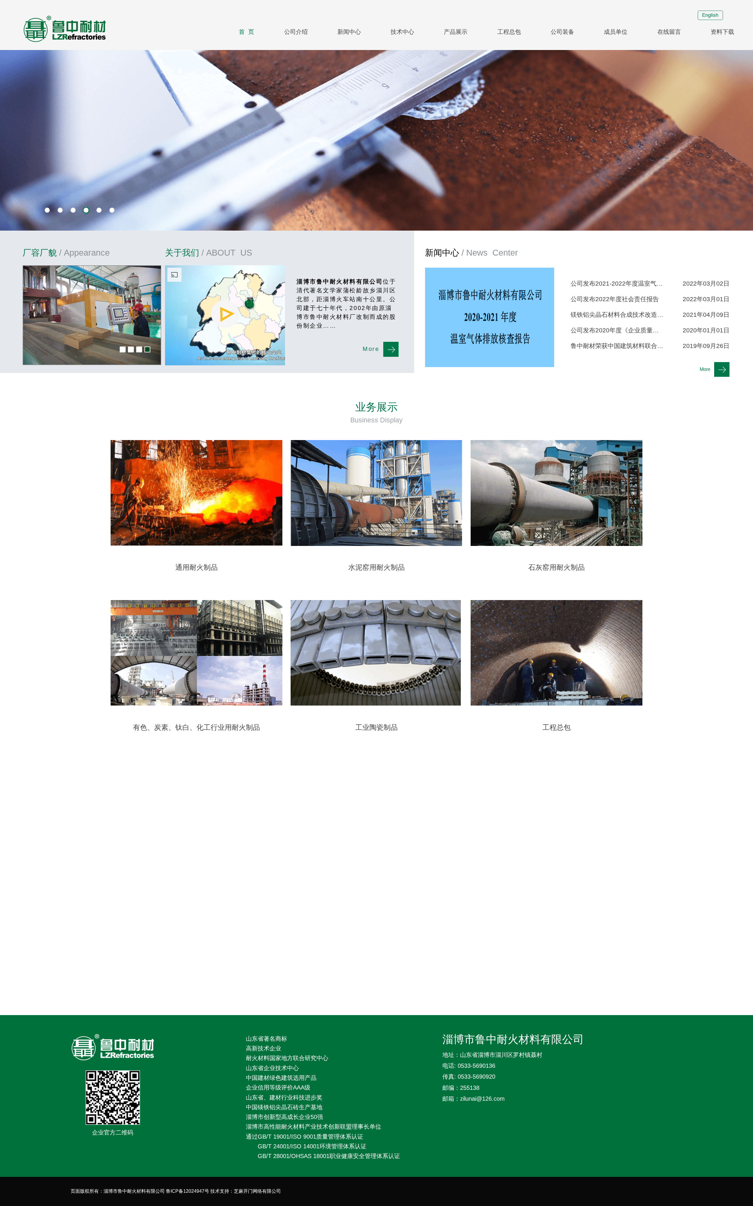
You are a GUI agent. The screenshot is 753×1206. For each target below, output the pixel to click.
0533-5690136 (476, 1065)
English (710, 15)
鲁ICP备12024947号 (187, 1191)
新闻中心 (349, 32)
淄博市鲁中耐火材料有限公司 (513, 1039)
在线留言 (669, 32)
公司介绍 (296, 32)
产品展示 (455, 32)
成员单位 (615, 32)
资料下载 (722, 32)
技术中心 (402, 32)
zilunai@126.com (482, 1098)
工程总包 (509, 32)
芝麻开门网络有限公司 (257, 1191)
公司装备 (562, 32)
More (371, 349)
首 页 (246, 32)
